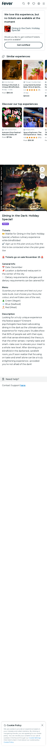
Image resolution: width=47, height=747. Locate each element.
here (22, 385)
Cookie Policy (9, 742)
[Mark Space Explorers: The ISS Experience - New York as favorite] (40, 110)
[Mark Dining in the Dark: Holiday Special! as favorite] (42, 176)
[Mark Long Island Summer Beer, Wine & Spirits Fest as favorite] (40, 62)
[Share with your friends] (42, 169)
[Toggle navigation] (44, 3)
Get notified (23, 45)
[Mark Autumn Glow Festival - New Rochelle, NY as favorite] (18, 110)
